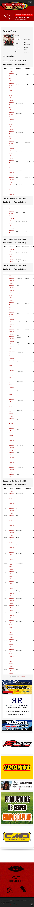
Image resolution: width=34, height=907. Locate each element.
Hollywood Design (13, 903)
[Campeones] (17, 682)
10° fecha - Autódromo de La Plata (12, 438)
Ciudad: (17, 43)
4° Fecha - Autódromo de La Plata (12, 336)
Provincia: (17, 48)
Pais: (16, 52)
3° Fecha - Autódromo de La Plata (12, 322)
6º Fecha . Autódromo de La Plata (12, 170)
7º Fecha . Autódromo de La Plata (12, 185)
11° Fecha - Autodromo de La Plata (12, 460)
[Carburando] (17, 689)
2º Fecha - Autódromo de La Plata (12, 523)
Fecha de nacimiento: (18, 38)
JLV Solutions (21, 676)
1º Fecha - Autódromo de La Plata (12, 278)
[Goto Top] (32, 904)
